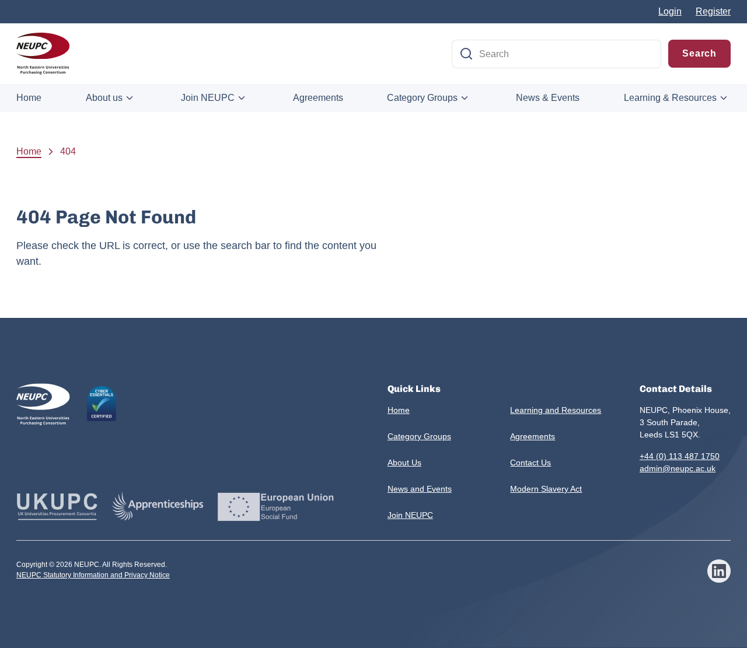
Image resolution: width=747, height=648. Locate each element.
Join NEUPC (208, 98)
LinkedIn (719, 571)
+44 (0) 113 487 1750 (680, 456)
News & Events (548, 98)
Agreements (318, 98)
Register (713, 11)
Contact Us (530, 462)
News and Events (420, 488)
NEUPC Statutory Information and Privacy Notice (93, 575)
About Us (404, 462)
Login (670, 11)
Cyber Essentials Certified (101, 403)
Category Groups (422, 98)
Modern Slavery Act (546, 488)
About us (104, 98)
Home (28, 98)
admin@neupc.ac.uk (677, 468)
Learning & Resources (670, 98)
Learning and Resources (555, 410)
